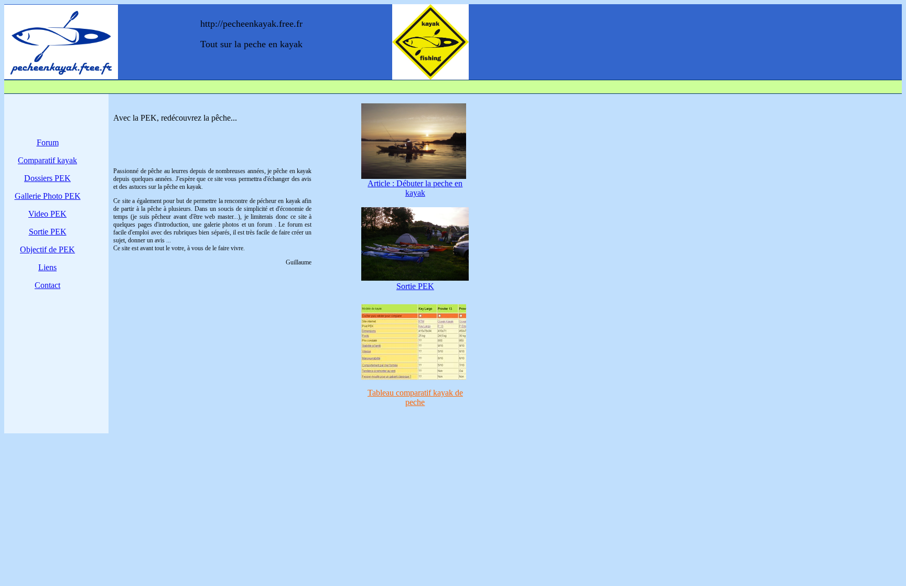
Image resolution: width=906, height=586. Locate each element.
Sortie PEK (48, 231)
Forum (48, 142)
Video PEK (47, 213)
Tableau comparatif (415, 397)
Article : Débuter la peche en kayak (415, 188)
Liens (47, 267)
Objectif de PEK (47, 249)
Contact (47, 285)
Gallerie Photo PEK (48, 195)
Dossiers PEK (47, 178)
